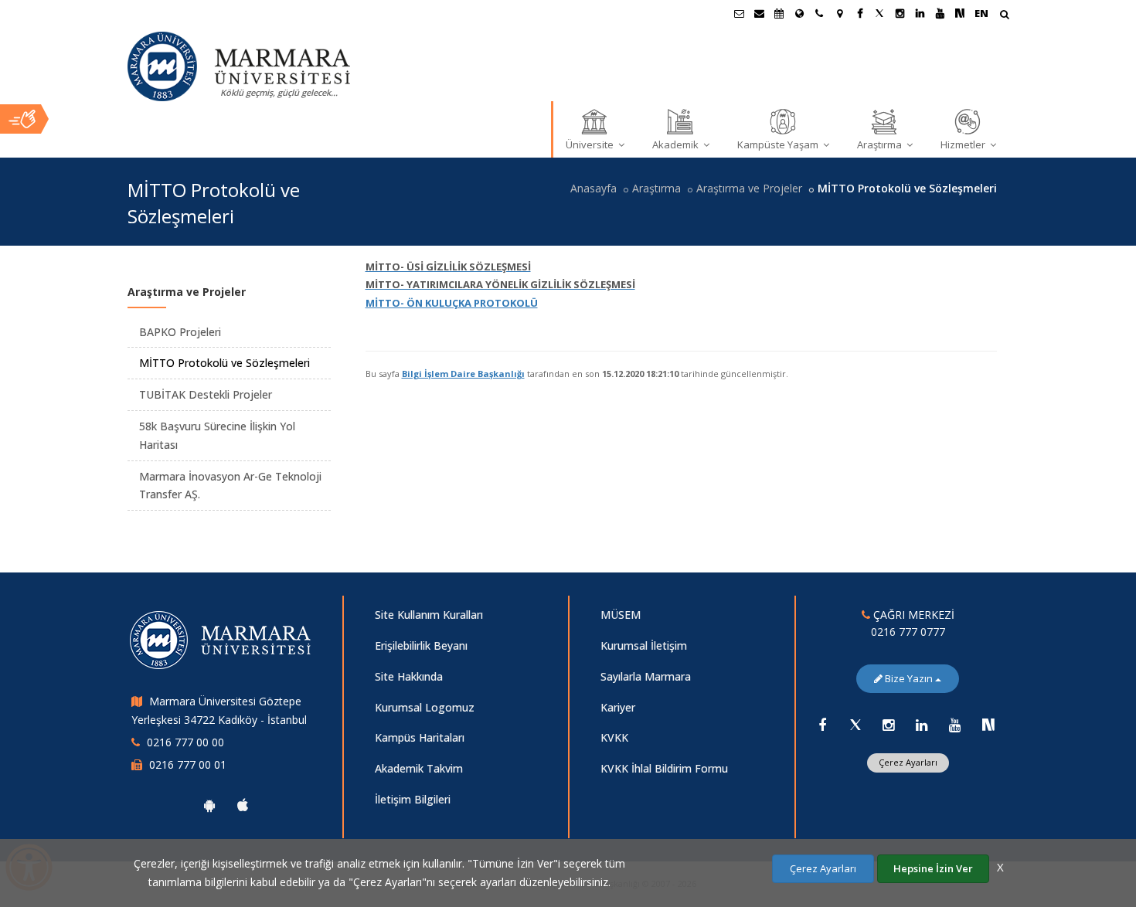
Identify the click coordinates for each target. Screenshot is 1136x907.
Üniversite (591, 144)
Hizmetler (964, 144)
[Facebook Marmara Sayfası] (859, 13)
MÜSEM (620, 614)
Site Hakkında (409, 676)
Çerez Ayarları (908, 762)
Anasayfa (593, 188)
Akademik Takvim (419, 768)
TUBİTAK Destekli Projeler (205, 394)
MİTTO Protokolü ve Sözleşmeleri (224, 362)
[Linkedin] (922, 724)
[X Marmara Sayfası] (879, 13)
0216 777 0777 (908, 631)
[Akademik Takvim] (779, 13)
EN (981, 13)
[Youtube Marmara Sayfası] (939, 13)
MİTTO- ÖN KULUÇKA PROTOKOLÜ (452, 303)
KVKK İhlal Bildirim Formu (664, 768)
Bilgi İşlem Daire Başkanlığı (463, 373)
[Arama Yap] (1004, 16)
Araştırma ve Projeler (749, 188)
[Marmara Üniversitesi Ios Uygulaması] (242, 805)
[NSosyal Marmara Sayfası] (960, 13)
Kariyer (617, 707)
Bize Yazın (909, 678)
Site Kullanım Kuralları (429, 614)
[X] (855, 724)
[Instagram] (888, 724)
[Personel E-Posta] (759, 13)
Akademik (676, 144)
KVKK (614, 737)
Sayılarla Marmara (645, 676)
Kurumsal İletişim (643, 645)
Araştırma (880, 144)
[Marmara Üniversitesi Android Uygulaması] (209, 805)
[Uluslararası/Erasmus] (799, 13)
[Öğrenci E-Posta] (739, 13)
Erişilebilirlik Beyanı (421, 645)
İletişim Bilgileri (413, 799)
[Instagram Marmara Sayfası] (899, 13)
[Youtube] (955, 724)
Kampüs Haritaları (419, 737)
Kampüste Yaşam (779, 144)
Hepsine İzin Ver (933, 868)
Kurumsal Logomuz (424, 707)
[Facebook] (822, 724)
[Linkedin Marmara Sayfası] (919, 13)
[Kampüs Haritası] (839, 13)
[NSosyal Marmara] (988, 724)
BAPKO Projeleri (180, 331)
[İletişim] (819, 13)
